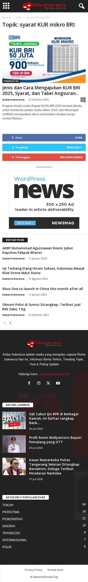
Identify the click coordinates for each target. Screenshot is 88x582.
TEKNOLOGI (11, 533)
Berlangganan (71, 157)
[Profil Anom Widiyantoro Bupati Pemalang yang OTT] (14, 444)
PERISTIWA (10, 512)
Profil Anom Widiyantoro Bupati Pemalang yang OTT (55, 439)
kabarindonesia (13, 99)
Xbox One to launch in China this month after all (42, 288)
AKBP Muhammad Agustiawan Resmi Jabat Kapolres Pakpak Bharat (37, 250)
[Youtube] (58, 383)
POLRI (6, 547)
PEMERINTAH (11, 81)
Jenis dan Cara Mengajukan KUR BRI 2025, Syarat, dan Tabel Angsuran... (41, 90)
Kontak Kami (55, 570)
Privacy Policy (33, 570)
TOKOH (7, 505)
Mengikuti (74, 147)
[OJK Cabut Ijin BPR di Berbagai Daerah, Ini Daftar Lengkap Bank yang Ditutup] (14, 420)
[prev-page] (4, 323)
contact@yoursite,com (54, 374)
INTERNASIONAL (14, 540)
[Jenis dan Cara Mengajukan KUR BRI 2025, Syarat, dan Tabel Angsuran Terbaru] (44, 58)
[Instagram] (40, 383)
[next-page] (10, 323)
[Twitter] (49, 383)
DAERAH (8, 526)
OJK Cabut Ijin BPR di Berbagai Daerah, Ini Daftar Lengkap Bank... (54, 418)
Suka (78, 137)
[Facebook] (30, 383)
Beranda (6, 17)
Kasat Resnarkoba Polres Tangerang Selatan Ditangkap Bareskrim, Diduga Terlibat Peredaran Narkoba (54, 466)
